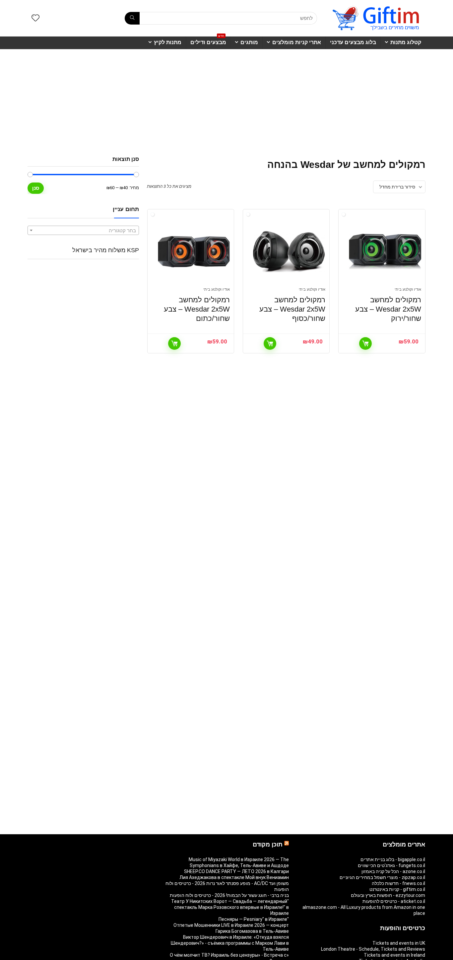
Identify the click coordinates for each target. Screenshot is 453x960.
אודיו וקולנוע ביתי (408, 289)
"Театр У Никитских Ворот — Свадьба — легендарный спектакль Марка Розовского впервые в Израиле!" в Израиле (230, 907)
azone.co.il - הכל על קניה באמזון (393, 871)
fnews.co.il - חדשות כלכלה (398, 883)
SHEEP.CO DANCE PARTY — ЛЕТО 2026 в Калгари (236, 871)
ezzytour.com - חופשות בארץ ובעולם (388, 895)
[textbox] (83, 230)
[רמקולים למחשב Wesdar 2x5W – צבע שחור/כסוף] (289, 251)
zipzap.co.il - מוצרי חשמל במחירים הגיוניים (382, 877)
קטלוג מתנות (405, 42)
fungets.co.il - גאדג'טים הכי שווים (391, 865)
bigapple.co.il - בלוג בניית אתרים (392, 859)
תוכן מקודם (268, 844)
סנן (35, 188)
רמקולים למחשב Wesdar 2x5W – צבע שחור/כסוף (292, 309)
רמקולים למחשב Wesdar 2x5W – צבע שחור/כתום (197, 309)
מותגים (249, 42)
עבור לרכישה (365, 343)
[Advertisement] (226, 99)
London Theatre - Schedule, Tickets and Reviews (373, 949)
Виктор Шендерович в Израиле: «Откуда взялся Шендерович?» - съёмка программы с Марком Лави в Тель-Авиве (230, 943)
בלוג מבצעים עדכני (353, 42)
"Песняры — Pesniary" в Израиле (254, 919)
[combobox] (83, 230)
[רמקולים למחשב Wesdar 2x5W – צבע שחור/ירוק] (385, 251)
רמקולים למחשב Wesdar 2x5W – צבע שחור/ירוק (388, 309)
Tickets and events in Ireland (394, 955)
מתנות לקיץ (167, 42)
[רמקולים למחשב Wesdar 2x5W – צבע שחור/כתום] (194, 251)
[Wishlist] (35, 18)
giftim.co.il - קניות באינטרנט (397, 889)
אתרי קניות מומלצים (296, 42)
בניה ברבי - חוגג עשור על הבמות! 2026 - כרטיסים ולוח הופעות (229, 895)
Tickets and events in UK (398, 943)
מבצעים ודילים (208, 41)
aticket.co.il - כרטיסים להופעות (393, 901)
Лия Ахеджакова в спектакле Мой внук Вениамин (234, 877)
